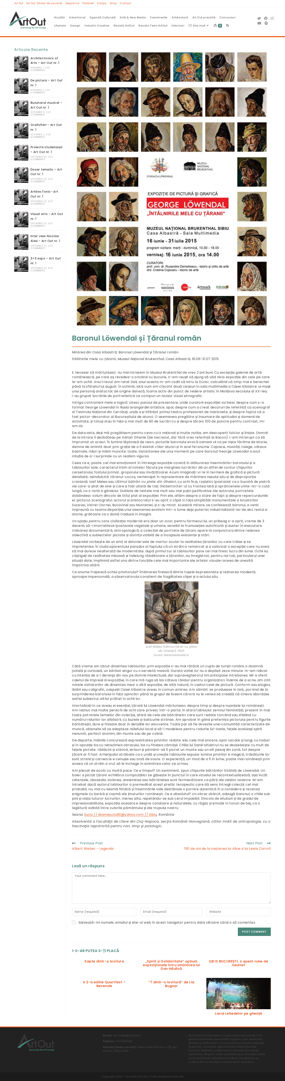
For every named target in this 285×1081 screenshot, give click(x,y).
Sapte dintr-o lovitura (104, 961)
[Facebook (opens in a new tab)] (265, 18)
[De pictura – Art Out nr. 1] (21, 86)
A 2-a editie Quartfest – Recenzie (104, 984)
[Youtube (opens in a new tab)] (259, 23)
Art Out (18, 3)
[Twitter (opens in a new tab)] (259, 18)
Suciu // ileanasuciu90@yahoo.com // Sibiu (120, 814)
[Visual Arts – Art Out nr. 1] (21, 219)
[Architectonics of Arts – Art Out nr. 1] (21, 64)
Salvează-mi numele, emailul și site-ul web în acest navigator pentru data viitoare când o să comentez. (167, 922)
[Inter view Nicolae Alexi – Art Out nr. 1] (21, 242)
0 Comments (37, 70)
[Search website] (227, 25)
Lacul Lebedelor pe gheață (238, 1013)
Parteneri (88, 3)
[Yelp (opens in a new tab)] (266, 23)
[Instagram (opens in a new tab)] (272, 18)
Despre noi (72, 3)
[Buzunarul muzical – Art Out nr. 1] (21, 108)
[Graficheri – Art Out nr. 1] (21, 130)
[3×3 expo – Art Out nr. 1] (21, 264)
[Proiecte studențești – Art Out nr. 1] (21, 153)
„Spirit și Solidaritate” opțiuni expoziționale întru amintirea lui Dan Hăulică (171, 965)
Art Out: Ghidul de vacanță (44, 3)
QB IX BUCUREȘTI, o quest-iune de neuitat (238, 963)
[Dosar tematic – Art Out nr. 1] (21, 175)
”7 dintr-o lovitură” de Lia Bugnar (171, 984)
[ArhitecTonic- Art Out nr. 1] (21, 197)
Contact (125, 3)
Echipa (101, 3)
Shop (113, 3)
